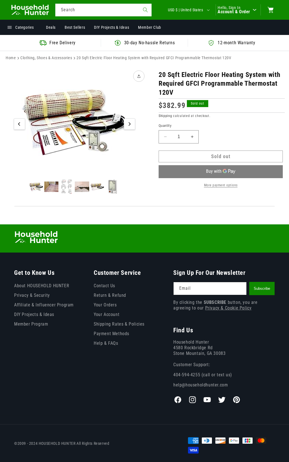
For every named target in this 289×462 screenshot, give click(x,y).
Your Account (106, 314)
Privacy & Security (32, 295)
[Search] (145, 10)
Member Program (31, 324)
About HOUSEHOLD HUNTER (41, 285)
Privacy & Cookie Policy (228, 308)
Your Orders (105, 305)
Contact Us (104, 285)
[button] (271, 10)
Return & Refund (110, 295)
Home (11, 58)
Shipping (165, 116)
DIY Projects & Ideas (34, 314)
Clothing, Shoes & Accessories (46, 58)
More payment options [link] (221, 185)
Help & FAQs (106, 343)
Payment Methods (111, 333)
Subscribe (262, 288)
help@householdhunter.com (200, 385)
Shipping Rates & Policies (119, 324)
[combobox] (103, 10)
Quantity (165, 125)
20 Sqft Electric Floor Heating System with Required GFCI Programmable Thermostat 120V (153, 58)
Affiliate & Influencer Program (44, 305)
